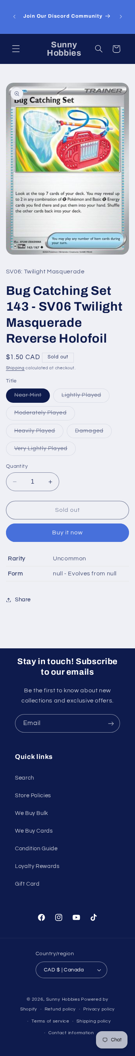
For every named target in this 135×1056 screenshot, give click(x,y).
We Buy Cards (34, 831)
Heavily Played (39, 433)
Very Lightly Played (45, 450)
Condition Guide (36, 848)
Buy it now (67, 533)
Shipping (15, 368)
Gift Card (27, 884)
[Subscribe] (111, 723)
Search (24, 778)
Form (15, 573)
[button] (15, 49)
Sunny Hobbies (63, 999)
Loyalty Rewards (37, 866)
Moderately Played (44, 415)
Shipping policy (93, 1021)
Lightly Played (86, 397)
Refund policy (60, 1009)
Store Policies (33, 795)
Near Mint (32, 397)
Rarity (17, 558)
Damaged (93, 433)
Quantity (17, 466)
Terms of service (50, 1021)
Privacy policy (99, 1009)
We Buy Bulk (31, 813)
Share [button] (23, 599)
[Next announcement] (120, 16)
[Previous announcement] (14, 16)
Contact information (71, 1033)
